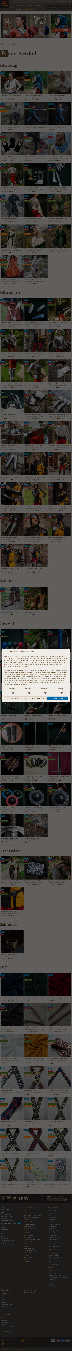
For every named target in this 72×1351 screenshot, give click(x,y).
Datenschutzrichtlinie (10, 682)
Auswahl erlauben (37, 698)
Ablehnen (14, 698)
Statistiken (44, 688)
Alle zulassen (57, 698)
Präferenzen (28, 688)
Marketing (60, 688)
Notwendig (12, 688)
